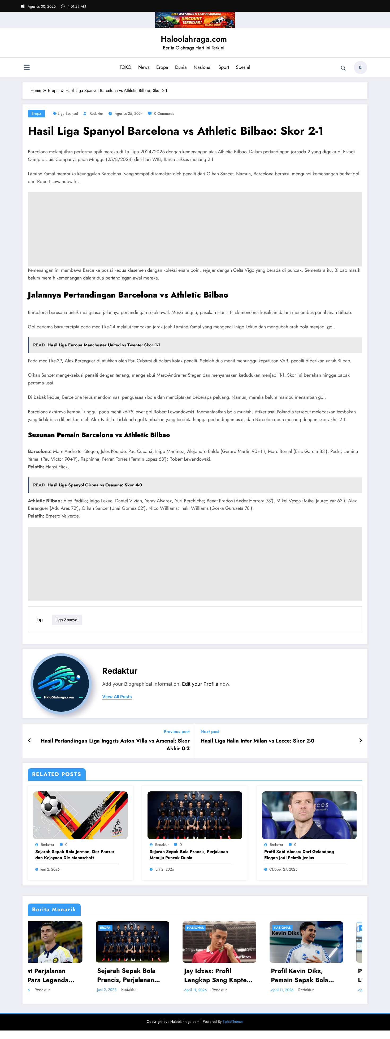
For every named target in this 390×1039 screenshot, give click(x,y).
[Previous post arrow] (29, 740)
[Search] (343, 68)
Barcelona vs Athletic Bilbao (125, 434)
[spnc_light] (360, 67)
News (143, 67)
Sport (223, 67)
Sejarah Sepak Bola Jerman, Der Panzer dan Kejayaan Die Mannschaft (75, 854)
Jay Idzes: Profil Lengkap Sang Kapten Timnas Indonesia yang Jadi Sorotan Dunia (150, 975)
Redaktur (96, 113)
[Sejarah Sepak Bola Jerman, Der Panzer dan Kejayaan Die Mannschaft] (80, 815)
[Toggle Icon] (27, 68)
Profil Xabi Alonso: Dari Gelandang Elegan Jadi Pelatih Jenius (299, 854)
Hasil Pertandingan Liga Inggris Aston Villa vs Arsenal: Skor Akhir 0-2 (115, 744)
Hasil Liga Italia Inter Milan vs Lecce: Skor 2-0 (257, 741)
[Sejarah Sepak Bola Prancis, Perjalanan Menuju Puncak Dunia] (195, 815)
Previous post (177, 731)
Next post (210, 731)
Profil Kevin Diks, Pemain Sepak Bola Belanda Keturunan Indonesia (232, 975)
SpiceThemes (233, 1021)
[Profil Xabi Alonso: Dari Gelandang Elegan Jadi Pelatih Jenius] (309, 815)
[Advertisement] (195, 229)
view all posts (117, 696)
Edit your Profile (200, 684)
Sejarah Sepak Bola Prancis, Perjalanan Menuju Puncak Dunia (189, 854)
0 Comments (164, 113)
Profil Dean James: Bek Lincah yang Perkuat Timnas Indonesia (324, 975)
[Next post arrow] (360, 740)
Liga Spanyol (68, 113)
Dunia (181, 67)
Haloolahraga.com (194, 39)
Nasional (202, 67)
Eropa (162, 67)
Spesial (243, 67)
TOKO (125, 67)
